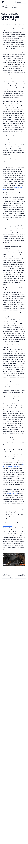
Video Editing (6, 6)
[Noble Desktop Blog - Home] (3, 2)
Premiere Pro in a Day (8, 526)
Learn (3, 6)
